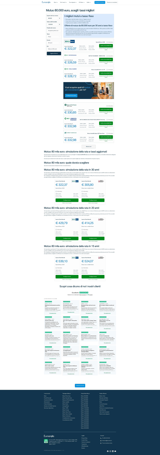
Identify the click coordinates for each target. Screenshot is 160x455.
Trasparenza (84, 444)
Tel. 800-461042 (106, 438)
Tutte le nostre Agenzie (105, 414)
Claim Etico (102, 406)
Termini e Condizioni (86, 442)
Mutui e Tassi (102, 396)
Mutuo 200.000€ (85, 420)
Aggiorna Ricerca (54, 53)
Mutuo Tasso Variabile (67, 414)
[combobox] (54, 30)
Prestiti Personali (47, 398)
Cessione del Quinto (48, 400)
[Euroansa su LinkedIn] (113, 451)
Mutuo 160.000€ (85, 418)
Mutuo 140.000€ (85, 414)
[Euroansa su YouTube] (115, 451)
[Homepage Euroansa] (46, 2)
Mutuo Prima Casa (66, 396)
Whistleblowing (85, 446)
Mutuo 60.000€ (84, 400)
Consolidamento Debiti (67, 420)
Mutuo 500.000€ (85, 428)
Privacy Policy (84, 438)
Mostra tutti (88, 146)
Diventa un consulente (112, 2)
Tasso (48, 34)
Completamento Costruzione (68, 418)
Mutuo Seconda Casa (67, 398)
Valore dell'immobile (52, 21)
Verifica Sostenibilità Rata (106, 45)
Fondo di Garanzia (48, 404)
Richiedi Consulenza (99, 2)
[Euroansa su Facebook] (107, 451)
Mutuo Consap (65, 410)
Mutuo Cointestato (66, 416)
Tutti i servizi (63, 2)
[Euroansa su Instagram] (110, 451)
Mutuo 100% (65, 408)
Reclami (83, 448)
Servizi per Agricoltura (48, 408)
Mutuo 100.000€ (85, 408)
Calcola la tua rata (80, 385)
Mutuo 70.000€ (84, 402)
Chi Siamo (81, 2)
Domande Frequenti (104, 400)
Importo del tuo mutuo (52, 15)
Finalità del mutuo (51, 28)
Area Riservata (103, 410)
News (101, 402)
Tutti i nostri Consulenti (104, 412)
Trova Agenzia (72, 2)
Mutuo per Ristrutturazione (68, 400)
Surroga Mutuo (65, 406)
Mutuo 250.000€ (85, 422)
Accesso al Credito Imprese (50, 406)
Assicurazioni (47, 402)
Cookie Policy (84, 440)
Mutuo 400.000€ (85, 426)
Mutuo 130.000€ (85, 412)
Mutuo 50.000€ (84, 398)
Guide (88, 2)
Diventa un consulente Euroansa (106, 408)
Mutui (55, 2)
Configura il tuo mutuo (71, 95)
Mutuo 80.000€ (84, 404)
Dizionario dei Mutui (104, 398)
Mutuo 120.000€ (85, 410)
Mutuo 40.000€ (84, 396)
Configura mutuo (67, 200)
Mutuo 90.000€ (84, 406)
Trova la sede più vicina (107, 443)
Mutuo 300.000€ (85, 424)
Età (47, 46)
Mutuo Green (65, 404)
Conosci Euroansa (103, 404)
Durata (48, 40)
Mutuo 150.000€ (85, 416)
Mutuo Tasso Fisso (66, 412)
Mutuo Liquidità (65, 402)
